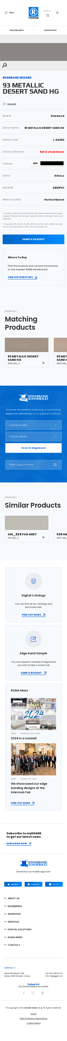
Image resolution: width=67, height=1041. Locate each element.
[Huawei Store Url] (54, 884)
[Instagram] (33, 992)
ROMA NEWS (15, 937)
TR (57, 13)
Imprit (33, 1013)
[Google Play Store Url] (33, 884)
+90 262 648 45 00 (54, 973)
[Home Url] (33, 13)
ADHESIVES (14, 914)
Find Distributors (20, 277)
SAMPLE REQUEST (33, 239)
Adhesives (50, 30)
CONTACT (14, 945)
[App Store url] (13, 884)
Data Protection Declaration (33, 1018)
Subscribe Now (16, 843)
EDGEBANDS (15, 906)
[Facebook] (23, 992)
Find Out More (20, 803)
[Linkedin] (42, 992)
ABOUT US (14, 898)
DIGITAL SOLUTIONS (20, 929)
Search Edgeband (33, 447)
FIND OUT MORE (31, 614)
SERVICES (13, 921)
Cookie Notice (34, 1023)
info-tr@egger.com (54, 976)
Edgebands (17, 30)
